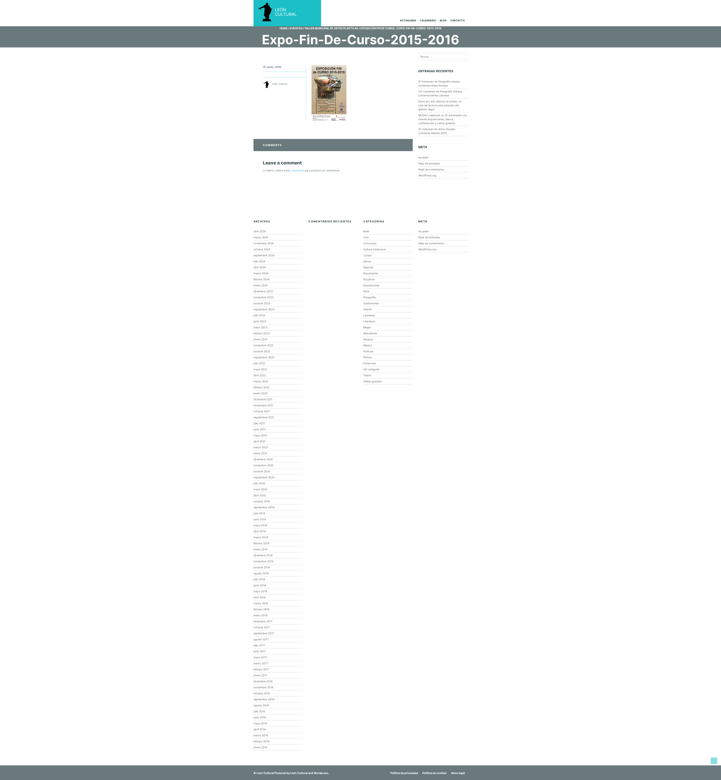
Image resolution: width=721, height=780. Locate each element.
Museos (368, 339)
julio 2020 (259, 483)
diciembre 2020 (263, 459)
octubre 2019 (261, 501)
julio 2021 (259, 423)
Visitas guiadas (372, 381)
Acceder (423, 157)
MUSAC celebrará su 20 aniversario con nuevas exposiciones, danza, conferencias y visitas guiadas (442, 119)
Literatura (369, 321)
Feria (366, 291)
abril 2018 (259, 597)
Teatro (367, 375)
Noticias (368, 351)
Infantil (367, 309)
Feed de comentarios (431, 169)
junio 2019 (259, 519)
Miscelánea (370, 333)
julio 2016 (259, 711)
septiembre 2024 (264, 255)
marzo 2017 (260, 663)
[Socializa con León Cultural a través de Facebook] (460, 5)
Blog (443, 20)
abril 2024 (259, 267)
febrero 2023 (261, 333)
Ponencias (369, 363)
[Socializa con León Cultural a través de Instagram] (431, 5)
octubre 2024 (261, 249)
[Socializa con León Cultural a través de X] (445, 5)
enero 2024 (260, 285)
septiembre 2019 (263, 507)
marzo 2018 (260, 603)
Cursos (367, 255)
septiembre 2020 (264, 477)
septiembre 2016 (263, 699)
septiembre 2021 (263, 417)
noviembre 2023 (263, 297)
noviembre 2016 (263, 687)
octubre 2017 (261, 627)
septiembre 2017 (263, 633)
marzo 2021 (260, 447)
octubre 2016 (261, 693)
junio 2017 (259, 651)
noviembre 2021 (263, 405)
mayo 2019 (260, 525)
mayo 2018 (260, 591)
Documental (370, 273)
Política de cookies (434, 773)
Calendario (428, 20)
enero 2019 (260, 549)
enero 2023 (260, 339)
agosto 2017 (261, 639)
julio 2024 (259, 261)
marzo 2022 (260, 381)
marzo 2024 (260, 273)
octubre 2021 (261, 411)
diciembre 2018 (263, 555)
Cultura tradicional (374, 249)
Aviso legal (458, 773)
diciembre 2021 (262, 399)
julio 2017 (259, 645)
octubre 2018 (261, 567)
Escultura (369, 279)
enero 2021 (260, 453)
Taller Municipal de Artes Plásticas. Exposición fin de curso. (349, 28)
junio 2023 (259, 321)
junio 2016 (259, 717)
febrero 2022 (261, 387)
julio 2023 (259, 315)
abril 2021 (259, 441)
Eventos (296, 28)
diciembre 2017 (262, 621)
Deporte (368, 267)
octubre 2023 (261, 303)
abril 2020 (259, 495)
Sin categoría (371, 369)
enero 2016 (260, 747)
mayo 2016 (260, 723)
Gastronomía (371, 303)
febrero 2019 (261, 543)
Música (367, 345)
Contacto (457, 20)
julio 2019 (259, 513)
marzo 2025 (260, 237)
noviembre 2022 (263, 345)
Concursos (369, 243)
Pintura (367, 357)
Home (284, 28)
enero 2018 (260, 615)
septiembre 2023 (264, 309)
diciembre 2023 (263, 291)
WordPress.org (427, 175)
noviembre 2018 (263, 561)
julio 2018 (259, 579)
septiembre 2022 (263, 357)
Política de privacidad (404, 773)
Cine (366, 237)
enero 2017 (260, 675)
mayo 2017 (260, 657)
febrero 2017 (261, 669)
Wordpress (321, 773)
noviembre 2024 (263, 243)
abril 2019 (259, 531)
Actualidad (408, 20)
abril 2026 (259, 231)
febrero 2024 (261, 279)
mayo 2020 (260, 489)
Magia (367, 327)
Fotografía (369, 297)
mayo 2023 (260, 327)
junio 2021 (259, 429)
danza (367, 261)
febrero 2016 (261, 741)
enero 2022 (260, 393)
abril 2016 (259, 729)
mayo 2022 (260, 369)
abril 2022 (259, 375)
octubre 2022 (261, 351)
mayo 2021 (260, 435)
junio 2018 (259, 585)
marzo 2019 (260, 537)
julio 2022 (259, 363)
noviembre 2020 (263, 465)
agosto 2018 (261, 573)
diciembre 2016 (263, 681)
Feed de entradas (429, 163)
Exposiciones (371, 285)
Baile (366, 231)
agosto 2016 (261, 705)
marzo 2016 (260, 735)
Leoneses (369, 315)
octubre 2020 (261, 471)
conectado (297, 170)
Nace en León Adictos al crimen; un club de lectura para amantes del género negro (440, 105)
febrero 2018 (261, 609)
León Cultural (265, 773)
